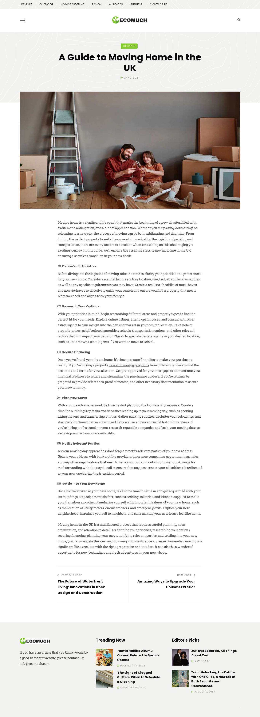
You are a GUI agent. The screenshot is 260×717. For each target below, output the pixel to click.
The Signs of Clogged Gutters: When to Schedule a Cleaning (138, 677)
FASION (96, 4)
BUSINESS (136, 4)
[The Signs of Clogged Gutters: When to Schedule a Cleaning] (104, 679)
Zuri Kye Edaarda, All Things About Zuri (214, 653)
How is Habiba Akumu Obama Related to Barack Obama (138, 655)
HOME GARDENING (73, 4)
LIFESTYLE (26, 4)
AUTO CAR (116, 4)
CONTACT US (158, 4)
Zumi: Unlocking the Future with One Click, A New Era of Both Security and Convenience (213, 679)
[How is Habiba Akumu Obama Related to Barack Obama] (104, 658)
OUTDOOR (46, 4)
